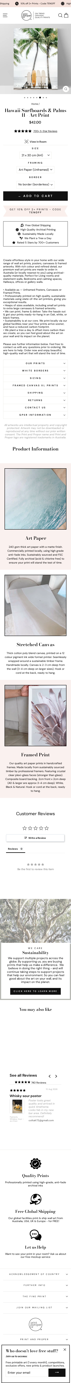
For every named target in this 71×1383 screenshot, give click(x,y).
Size (35, 148)
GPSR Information (35, 414)
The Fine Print (34, 1296)
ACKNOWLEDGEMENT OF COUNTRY (34, 1274)
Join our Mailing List (34, 1307)
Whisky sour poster (25, 1096)
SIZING (35, 378)
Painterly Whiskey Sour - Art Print (17, 1119)
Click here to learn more (35, 991)
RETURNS (35, 400)
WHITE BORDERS (35, 370)
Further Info (34, 1285)
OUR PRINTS (35, 363)
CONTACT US (35, 407)
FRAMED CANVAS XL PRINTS (36, 385)
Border (35, 177)
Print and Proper (34, 1339)
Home (34, 104)
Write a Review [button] (37, 838)
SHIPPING (35, 392)
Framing (35, 163)
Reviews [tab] (13, 848)
